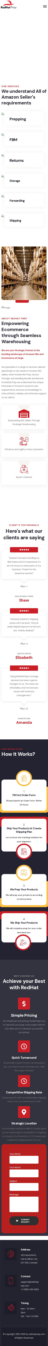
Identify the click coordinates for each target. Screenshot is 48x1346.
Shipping (15, 221)
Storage (14, 181)
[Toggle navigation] (45, 6)
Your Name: (15, 1167)
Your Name (14, 1154)
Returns (16, 160)
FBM (13, 139)
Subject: (13, 1181)
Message (14, 1194)
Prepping (17, 119)
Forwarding (17, 201)
